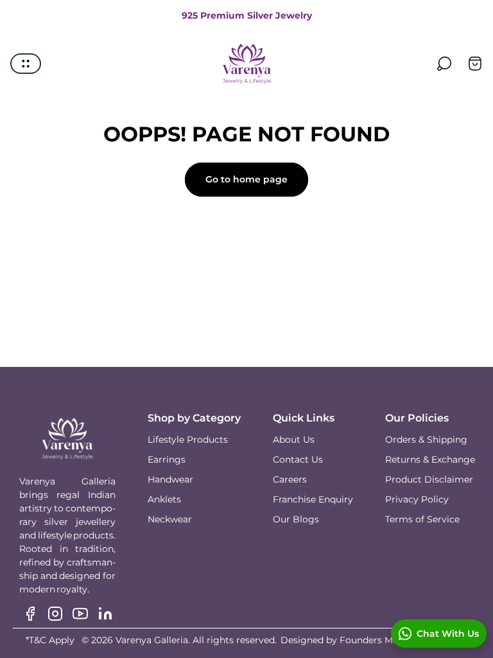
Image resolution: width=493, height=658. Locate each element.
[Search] (444, 63)
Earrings (167, 459)
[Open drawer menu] (25, 63)
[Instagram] (55, 613)
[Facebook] (30, 613)
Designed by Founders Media (346, 640)
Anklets (164, 499)
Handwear (170, 479)
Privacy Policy (417, 499)
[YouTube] (80, 613)
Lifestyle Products (188, 439)
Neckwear (170, 519)
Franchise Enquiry (313, 499)
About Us (294, 439)
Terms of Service (422, 519)
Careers (290, 479)
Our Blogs (296, 519)
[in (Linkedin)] (105, 613)
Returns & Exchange (430, 459)
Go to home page (246, 179)
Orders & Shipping (426, 439)
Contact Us (298, 459)
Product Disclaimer (429, 479)
